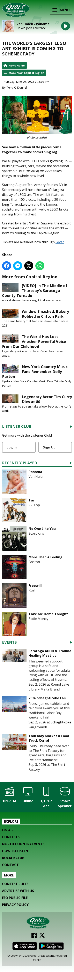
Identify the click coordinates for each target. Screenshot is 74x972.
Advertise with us (18, 891)
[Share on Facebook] (6, 265)
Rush (32, 590)
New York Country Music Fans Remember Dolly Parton (34, 371)
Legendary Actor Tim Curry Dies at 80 (47, 399)
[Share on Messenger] (17, 265)
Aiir (38, 960)
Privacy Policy (15, 904)
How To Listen (15, 851)
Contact (10, 865)
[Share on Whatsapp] (39, 265)
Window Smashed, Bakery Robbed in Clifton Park (45, 314)
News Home (17, 65)
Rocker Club (13, 858)
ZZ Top (34, 505)
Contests (11, 837)
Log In (12, 447)
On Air (8, 830)
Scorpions (36, 533)
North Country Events (23, 844)
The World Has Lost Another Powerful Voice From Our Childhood (34, 341)
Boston (34, 562)
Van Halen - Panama (33, 24)
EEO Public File (15, 897)
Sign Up (49, 447)
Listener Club (16, 427)
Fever (60, 242)
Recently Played (19, 463)
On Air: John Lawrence (31, 28)
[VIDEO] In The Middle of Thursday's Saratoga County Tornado (34, 290)
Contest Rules (15, 884)
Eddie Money (38, 618)
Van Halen (36, 476)
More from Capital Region (26, 73)
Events (9, 642)
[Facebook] (34, 936)
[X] (42, 936)
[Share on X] (28, 265)
